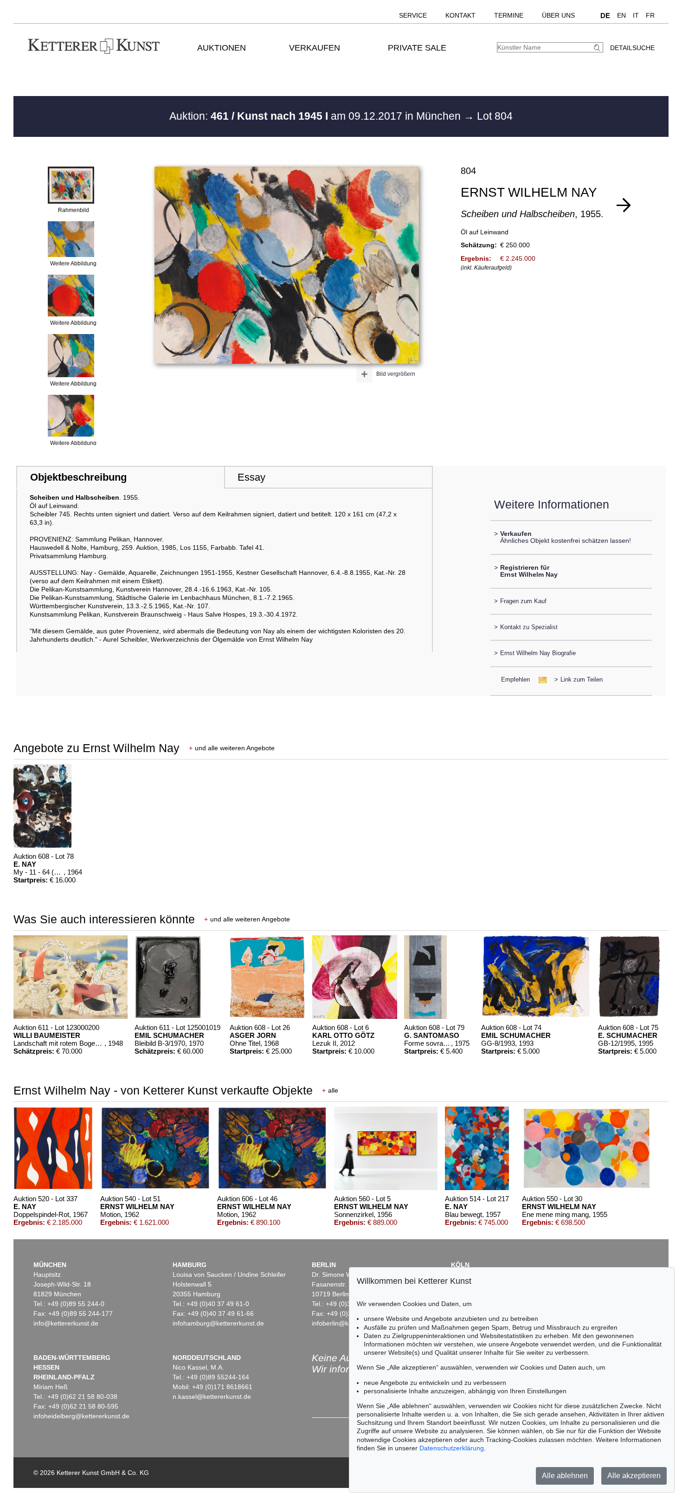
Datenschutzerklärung (451, 1448)
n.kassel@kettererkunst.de (212, 1396)
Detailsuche (632, 48)
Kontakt (460, 15)
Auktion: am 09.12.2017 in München (316, 116)
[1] (624, 205)
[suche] (598, 47)
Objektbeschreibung (78, 477)
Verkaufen (314, 47)
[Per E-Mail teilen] (540, 679)
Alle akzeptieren (634, 1476)
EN (621, 15)
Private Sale (417, 47)
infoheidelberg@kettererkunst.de (81, 1416)
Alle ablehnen (565, 1476)
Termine (508, 15)
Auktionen (221, 47)
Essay (251, 477)
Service (413, 15)
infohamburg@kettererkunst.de (218, 1323)
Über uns (558, 15)
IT (636, 15)
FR (650, 15)
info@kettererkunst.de (65, 1323)
